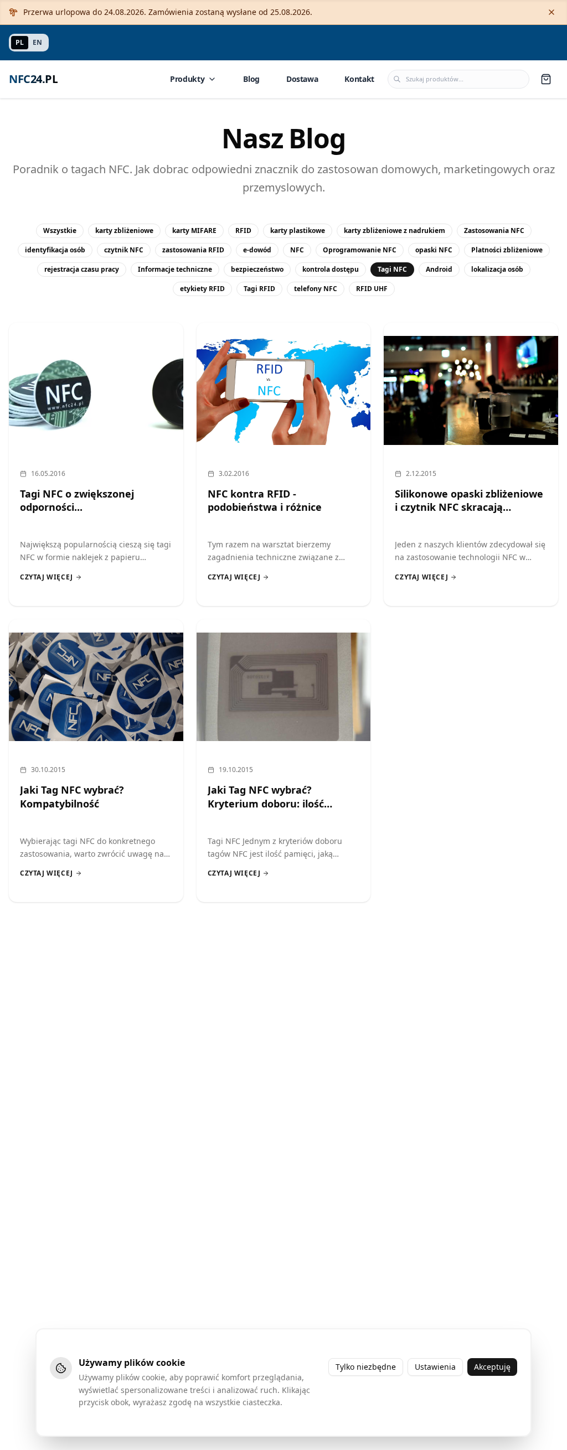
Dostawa (302, 79)
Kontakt (359, 79)
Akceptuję (492, 1366)
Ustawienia (435, 1366)
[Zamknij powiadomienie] (551, 12)
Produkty (187, 79)
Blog (251, 79)
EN (37, 42)
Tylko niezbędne (366, 1366)
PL (20, 42)
